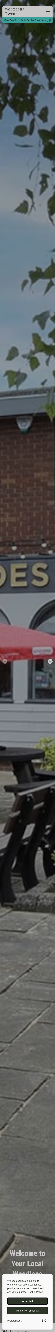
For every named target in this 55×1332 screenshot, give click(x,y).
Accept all (27, 1301)
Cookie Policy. (35, 1292)
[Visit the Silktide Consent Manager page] (44, 1320)
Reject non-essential (27, 1310)
